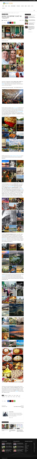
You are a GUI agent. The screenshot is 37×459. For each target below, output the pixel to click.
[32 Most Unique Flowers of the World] (5, 426)
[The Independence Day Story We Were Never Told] (26, 17)
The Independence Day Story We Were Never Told (8, 443)
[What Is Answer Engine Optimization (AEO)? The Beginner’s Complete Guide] (20, 426)
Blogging (7, 14)
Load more (29, 31)
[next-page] (3, 433)
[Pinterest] (12, 23)
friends (14, 395)
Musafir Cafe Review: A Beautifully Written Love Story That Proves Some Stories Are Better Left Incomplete (32, 28)
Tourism (14, 396)
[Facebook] (29, 0)
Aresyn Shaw (5, 20)
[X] (32, 0)
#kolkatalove (6, 395)
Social (11, 396)
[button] (34, 10)
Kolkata (17, 395)
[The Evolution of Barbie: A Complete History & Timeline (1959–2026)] (26, 24)
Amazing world (3, 14)
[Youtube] (34, 0)
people (9, 396)
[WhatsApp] (14, 23)
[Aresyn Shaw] (2, 20)
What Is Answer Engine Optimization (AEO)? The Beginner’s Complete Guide (20, 431)
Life (19, 395)
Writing (19, 396)
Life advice (3, 396)
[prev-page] (2, 433)
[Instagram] (30, 0)
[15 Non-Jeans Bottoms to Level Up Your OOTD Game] (26, 20)
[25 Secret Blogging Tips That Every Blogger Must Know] (12, 426)
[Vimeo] (33, 0)
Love (6, 396)
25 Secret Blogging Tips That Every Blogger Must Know (12, 431)
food (12, 395)
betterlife (9, 395)
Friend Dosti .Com (4, 406)
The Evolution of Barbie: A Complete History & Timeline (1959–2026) (32, 24)
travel (16, 396)
